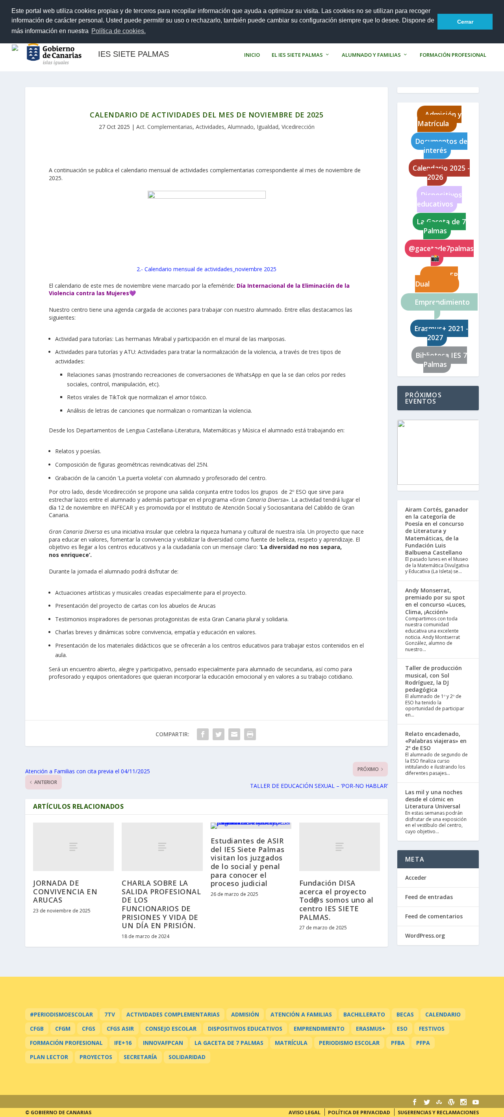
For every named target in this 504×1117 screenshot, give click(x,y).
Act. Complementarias (164, 126)
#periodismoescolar (61, 1014)
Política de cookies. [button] (118, 31)
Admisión (245, 1014)
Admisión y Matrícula (439, 119)
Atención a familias (301, 1014)
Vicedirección (298, 126)
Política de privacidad (359, 1112)
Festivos (432, 1028)
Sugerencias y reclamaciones (438, 1112)
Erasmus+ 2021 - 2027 (441, 333)
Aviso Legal (305, 1112)
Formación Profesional (453, 55)
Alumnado (241, 126)
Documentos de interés (441, 145)
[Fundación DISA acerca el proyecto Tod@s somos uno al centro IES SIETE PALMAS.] (339, 847)
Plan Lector (49, 1057)
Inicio (252, 55)
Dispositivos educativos (439, 199)
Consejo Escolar (170, 1028)
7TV (109, 1014)
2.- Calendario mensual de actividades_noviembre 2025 (206, 269)
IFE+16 (123, 1042)
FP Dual (436, 279)
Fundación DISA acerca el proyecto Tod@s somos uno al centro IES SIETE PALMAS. (336, 900)
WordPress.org (425, 935)
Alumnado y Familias (371, 55)
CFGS (88, 1028)
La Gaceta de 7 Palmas (441, 226)
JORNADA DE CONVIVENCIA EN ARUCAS (65, 891)
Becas (405, 1014)
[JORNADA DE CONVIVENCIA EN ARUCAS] (73, 847)
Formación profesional (66, 1042)
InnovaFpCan (163, 1042)
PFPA (423, 1042)
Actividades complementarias (173, 1014)
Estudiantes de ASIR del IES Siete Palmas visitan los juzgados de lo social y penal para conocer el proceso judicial (248, 862)
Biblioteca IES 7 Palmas (441, 359)
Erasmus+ (370, 1028)
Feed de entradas (429, 897)
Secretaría (140, 1057)
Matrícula (291, 1042)
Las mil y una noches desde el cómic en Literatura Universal (433, 799)
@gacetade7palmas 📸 (441, 253)
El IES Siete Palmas (297, 55)
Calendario (443, 1014)
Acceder (415, 877)
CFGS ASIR (120, 1028)
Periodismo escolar (349, 1042)
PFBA (398, 1042)
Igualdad (267, 126)
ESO (402, 1028)
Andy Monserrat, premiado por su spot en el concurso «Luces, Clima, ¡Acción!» (435, 601)
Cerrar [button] (465, 22)
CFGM (62, 1028)
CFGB (37, 1028)
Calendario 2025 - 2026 (441, 172)
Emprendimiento (441, 306)
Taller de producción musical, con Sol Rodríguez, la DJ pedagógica (433, 678)
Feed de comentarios (434, 916)
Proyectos (96, 1057)
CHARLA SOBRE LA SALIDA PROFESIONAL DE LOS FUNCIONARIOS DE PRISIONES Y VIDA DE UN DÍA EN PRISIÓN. (161, 904)
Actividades (210, 126)
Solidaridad (187, 1057)
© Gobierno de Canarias (58, 1112)
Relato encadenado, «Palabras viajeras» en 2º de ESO (436, 741)
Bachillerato (364, 1014)
